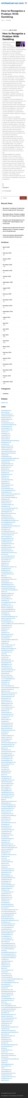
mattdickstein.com (6, 893)
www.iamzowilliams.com (7, 980)
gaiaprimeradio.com (6, 771)
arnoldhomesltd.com (6, 542)
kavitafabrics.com (5, 817)
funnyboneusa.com (6, 812)
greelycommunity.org (6, 728)
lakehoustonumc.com (6, 897)
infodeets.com (5, 421)
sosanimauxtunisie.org (7, 479)
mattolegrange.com (6, 778)
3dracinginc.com (5, 684)
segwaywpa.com (5, 874)
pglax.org (3, 799)
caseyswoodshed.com (7, 849)
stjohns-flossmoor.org (7, 810)
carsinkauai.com (5, 1028)
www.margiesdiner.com (7, 940)
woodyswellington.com (7, 995)
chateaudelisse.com (6, 492)
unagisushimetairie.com (7, 463)
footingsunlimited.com (7, 934)
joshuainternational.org (7, 904)
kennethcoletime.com (6, 758)
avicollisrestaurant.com (7, 835)
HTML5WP (20, 1095)
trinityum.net (4, 988)
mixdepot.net (4, 972)
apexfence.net (5, 1080)
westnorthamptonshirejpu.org (9, 497)
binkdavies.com (5, 710)
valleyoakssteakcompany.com (9, 847)
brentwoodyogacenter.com (8, 954)
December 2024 (7, 299)
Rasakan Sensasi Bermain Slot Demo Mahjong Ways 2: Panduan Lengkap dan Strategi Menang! (14, 229)
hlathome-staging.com (7, 607)
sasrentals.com (5, 600)
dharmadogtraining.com (7, 1064)
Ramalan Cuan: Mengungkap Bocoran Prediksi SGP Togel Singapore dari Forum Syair (14, 221)
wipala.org (4, 653)
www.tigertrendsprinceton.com (9, 909)
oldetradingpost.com (6, 511)
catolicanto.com (5, 632)
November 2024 (7, 305)
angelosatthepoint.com (7, 844)
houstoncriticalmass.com (7, 685)
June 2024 (6, 329)
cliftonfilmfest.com (6, 545)
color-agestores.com (6, 652)
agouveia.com (4, 1057)
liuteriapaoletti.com (6, 803)
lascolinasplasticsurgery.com (8, 947)
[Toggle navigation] (26, 3)
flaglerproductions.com (7, 703)
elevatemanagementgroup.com (9, 1044)
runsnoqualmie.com (6, 936)
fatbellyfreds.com (5, 996)
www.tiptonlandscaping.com (8, 956)
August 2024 (6, 317)
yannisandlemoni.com (7, 572)
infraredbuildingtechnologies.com (9, 520)
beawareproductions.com (8, 744)
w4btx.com (4, 591)
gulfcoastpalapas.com (7, 876)
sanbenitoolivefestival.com (8, 669)
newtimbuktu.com (6, 435)
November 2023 (7, 370)
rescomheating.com (6, 1069)
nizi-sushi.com (5, 767)
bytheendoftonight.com (7, 661)
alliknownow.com (5, 691)
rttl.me (3, 1067)
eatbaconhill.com (5, 439)
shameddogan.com (6, 881)
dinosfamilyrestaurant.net (8, 518)
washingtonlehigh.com (7, 961)
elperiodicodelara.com (7, 414)
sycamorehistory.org (6, 975)
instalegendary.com (6, 456)
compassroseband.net (7, 861)
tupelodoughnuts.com (6, 582)
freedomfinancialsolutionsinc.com (10, 920)
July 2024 (5, 323)
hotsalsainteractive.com (7, 423)
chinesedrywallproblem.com (8, 806)
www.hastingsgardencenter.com (10, 982)
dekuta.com (4, 968)
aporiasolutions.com (6, 872)
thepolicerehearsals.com (7, 689)
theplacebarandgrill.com (7, 838)
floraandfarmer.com (6, 527)
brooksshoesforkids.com (7, 868)
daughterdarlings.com (6, 419)
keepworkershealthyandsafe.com (10, 458)
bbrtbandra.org (5, 469)
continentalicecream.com (7, 707)
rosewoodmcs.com (6, 973)
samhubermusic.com (6, 1078)
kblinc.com (4, 575)
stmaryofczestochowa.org (8, 751)
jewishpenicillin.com (6, 620)
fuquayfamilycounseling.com (8, 1055)
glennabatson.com (6, 700)
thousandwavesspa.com (7, 829)
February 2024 (7, 352)
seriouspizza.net (5, 860)
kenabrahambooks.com (7, 714)
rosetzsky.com (5, 732)
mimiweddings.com (6, 1071)
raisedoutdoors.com (6, 549)
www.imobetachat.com (7, 892)
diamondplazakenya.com (7, 1011)
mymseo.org (4, 1060)
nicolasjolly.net (5, 721)
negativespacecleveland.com (9, 801)
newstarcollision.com (6, 598)
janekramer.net (5, 765)
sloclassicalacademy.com (7, 696)
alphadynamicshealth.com (8, 1035)
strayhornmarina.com (6, 701)
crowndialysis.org (5, 614)
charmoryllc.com (5, 682)
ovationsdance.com (6, 627)
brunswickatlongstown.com (8, 762)
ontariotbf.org (4, 455)
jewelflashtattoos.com (7, 465)
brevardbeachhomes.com (8, 531)
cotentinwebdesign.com (7, 510)
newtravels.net (5, 444)
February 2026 (7, 253)
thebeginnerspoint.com (7, 677)
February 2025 (7, 294)
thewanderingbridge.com (7, 755)
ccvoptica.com (5, 959)
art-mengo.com (5, 769)
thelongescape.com (6, 776)
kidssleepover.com (6, 442)
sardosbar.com (5, 563)
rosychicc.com (5, 657)
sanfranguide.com (6, 680)
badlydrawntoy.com (6, 895)
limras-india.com (5, 412)
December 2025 (7, 264)
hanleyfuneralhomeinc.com (8, 586)
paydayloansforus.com (7, 446)
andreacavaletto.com (6, 646)
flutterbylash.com (5, 1037)
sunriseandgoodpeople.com (8, 805)
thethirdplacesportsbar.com (8, 991)
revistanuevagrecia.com (7, 735)
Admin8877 (5, 187)
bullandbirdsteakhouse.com (8, 945)
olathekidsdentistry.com (7, 584)
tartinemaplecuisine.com (7, 764)
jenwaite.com (4, 1043)
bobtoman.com (5, 478)
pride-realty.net (5, 1034)
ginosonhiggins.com (6, 789)
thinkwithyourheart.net (7, 550)
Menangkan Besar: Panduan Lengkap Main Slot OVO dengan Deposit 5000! (14, 215)
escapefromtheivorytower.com (9, 533)
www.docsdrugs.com (6, 938)
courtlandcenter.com (6, 831)
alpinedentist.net (5, 483)
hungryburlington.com (6, 760)
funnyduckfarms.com (6, 1041)
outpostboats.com (6, 659)
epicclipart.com (5, 472)
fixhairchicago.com (6, 851)
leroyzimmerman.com (6, 1046)
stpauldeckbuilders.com (7, 932)
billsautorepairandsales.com (8, 1014)
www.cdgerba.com (6, 1004)
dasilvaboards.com (6, 698)
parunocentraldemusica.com (8, 1005)
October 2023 (7, 376)
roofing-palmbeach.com (7, 538)
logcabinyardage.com (6, 888)
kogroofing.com (5, 481)
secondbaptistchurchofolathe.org (10, 1059)
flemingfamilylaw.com (7, 1050)
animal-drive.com (5, 865)
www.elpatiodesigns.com (8, 998)
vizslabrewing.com (6, 568)
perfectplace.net (5, 638)
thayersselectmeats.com (7, 870)
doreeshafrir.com (5, 741)
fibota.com (4, 1002)
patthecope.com (5, 856)
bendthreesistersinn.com (7, 808)
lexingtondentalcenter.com (8, 611)
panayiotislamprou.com (7, 488)
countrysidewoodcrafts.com (8, 451)
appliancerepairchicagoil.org (8, 453)
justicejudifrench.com (6, 753)
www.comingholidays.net (8, 678)
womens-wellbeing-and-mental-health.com (12, 623)
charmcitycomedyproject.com (9, 742)
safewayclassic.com (6, 449)
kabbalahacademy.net (7, 595)
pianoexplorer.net (5, 984)
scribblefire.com (5, 641)
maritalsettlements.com (7, 792)
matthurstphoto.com (6, 1023)
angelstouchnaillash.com (7, 593)
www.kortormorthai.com (7, 925)
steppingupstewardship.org (8, 957)
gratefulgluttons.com (6, 664)
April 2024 (6, 340)
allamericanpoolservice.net (8, 618)
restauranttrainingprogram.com (9, 616)
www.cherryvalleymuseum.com (9, 508)
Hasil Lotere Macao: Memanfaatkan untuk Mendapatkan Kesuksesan (13, 236)
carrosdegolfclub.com (6, 524)
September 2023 (8, 381)
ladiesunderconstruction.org (8, 513)
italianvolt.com (5, 565)
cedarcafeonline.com (6, 426)
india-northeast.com (6, 536)
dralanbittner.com (5, 570)
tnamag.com (4, 867)
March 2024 (6, 346)
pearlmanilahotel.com (6, 474)
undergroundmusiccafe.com (8, 1076)
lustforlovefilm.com (6, 719)
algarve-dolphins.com (6, 785)
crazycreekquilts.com (6, 709)
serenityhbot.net (5, 902)
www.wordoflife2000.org (8, 556)
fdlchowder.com (5, 941)
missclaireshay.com (6, 410)
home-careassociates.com (8, 645)
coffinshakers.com (6, 749)
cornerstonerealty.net (7, 977)
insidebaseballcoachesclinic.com (9, 1027)
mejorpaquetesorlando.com (8, 588)
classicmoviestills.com (7, 671)
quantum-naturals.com (7, 1016)
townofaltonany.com (6, 797)
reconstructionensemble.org (8, 815)
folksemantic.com (5, 561)
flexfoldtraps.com (5, 922)
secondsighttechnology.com (8, 602)
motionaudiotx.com (6, 1066)
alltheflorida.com (5, 1025)
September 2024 (8, 311)
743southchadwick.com (7, 534)
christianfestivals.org (6, 781)
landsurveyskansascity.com (8, 931)
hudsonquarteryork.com (7, 1000)
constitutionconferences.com (9, 854)
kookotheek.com (5, 486)
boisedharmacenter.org (7, 650)
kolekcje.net (4, 630)
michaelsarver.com (9, 3)
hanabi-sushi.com (5, 964)
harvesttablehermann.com (8, 522)
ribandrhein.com (5, 629)
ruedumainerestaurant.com (8, 730)
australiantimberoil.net (7, 517)
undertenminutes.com (7, 430)
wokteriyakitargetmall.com (8, 609)
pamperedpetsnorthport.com (9, 579)
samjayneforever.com (7, 1021)
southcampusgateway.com (8, 490)
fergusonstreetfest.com (7, 1019)
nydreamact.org (5, 462)
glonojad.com (4, 733)
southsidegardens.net (7, 986)
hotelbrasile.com (5, 499)
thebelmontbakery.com (7, 447)
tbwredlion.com (5, 1012)
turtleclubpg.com (5, 824)
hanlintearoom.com (6, 1039)
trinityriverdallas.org (6, 636)
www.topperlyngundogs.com (9, 913)
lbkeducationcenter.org (7, 634)
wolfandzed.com (5, 966)
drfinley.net (4, 1048)
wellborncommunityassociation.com (10, 494)
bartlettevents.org (6, 502)
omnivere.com (5, 431)
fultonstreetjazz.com (6, 501)
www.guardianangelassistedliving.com (11, 1007)
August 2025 (6, 288)
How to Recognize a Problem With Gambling (13, 36)
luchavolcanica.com (6, 819)
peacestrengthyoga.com (7, 918)
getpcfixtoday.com (6, 467)
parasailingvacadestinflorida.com (9, 1032)
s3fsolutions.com (5, 529)
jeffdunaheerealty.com (7, 916)
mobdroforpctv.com (6, 666)
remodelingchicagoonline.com (9, 952)
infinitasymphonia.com (7, 723)
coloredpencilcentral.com (7, 543)
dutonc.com (4, 774)
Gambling (5, 393)
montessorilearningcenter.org (9, 1018)
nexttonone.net (5, 900)
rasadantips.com (5, 433)
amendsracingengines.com (8, 924)
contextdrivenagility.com (7, 746)
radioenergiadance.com (7, 485)
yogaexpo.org (4, 643)
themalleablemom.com (7, 757)
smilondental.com (5, 597)
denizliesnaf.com (5, 852)
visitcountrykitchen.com (7, 783)
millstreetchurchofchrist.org (8, 1030)
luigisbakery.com (5, 963)
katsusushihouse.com (6, 726)
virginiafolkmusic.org (6, 625)
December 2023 (7, 364)
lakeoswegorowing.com (7, 1053)
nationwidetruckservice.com (8, 822)
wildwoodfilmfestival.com (8, 495)
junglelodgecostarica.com (7, 780)
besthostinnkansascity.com (8, 1073)
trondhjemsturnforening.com (8, 1009)
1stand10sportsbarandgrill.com (9, 590)
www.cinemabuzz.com (7, 970)
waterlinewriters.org (6, 879)
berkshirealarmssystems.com (9, 566)
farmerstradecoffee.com (7, 886)
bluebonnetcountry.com (7, 470)
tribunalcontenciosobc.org (8, 694)
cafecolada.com (5, 673)
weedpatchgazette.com (7, 574)
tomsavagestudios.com (7, 622)
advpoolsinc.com (5, 842)
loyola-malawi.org (6, 655)
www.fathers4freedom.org (8, 911)
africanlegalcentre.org (7, 725)
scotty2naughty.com (6, 739)
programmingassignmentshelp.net (10, 440)
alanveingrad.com (5, 787)
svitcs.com (4, 858)
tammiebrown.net (6, 773)
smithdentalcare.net (6, 1075)
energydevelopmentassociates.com (10, 526)
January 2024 (7, 358)
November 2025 (7, 270)
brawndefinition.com (6, 705)
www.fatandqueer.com (7, 927)
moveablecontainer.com (7, 504)
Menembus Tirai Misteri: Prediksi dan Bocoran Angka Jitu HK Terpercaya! (13, 209)
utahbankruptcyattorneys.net (9, 552)
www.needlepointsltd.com (8, 943)
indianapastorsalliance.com (8, 845)
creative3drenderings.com (8, 884)
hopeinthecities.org (6, 662)
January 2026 (7, 259)
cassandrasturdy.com (6, 668)
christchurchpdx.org (6, 712)
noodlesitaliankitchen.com (8, 460)
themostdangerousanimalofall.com (10, 687)
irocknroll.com (4, 554)
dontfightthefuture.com (7, 540)
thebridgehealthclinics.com (8, 877)
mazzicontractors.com (7, 989)
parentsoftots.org (5, 883)
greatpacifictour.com (6, 826)
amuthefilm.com (5, 717)
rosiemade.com (5, 581)
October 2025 (7, 276)
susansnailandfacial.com (7, 906)
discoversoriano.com (6, 675)
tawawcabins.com (6, 559)
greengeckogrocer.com (7, 606)
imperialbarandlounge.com (8, 547)
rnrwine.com (4, 1051)
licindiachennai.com (6, 417)
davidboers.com (5, 890)
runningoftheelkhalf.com (7, 915)
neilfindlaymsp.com (6, 833)
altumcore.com (5, 863)
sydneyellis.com (5, 613)
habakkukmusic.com (6, 899)
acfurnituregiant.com (6, 428)
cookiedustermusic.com (7, 813)
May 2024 (5, 335)
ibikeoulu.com (4, 748)
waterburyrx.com (5, 840)
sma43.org (4, 950)
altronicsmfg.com (5, 437)
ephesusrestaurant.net (7, 993)
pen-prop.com (5, 908)
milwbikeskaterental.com (7, 794)
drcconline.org (4, 836)
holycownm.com (5, 821)
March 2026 (6, 247)
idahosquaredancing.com (7, 558)
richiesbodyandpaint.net (7, 415)
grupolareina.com (5, 506)
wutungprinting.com (6, 790)
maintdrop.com (5, 476)
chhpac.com (4, 1062)
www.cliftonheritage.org (7, 948)
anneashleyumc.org (6, 929)
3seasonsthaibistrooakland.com (9, 639)
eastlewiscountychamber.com (9, 693)
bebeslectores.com (6, 515)
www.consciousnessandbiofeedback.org (12, 979)
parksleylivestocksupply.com (8, 648)
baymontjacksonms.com (7, 796)
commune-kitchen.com (7, 716)
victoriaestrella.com (6, 828)
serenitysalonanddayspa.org (8, 424)
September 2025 (8, 282)
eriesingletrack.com (6, 577)
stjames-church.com (6, 737)
